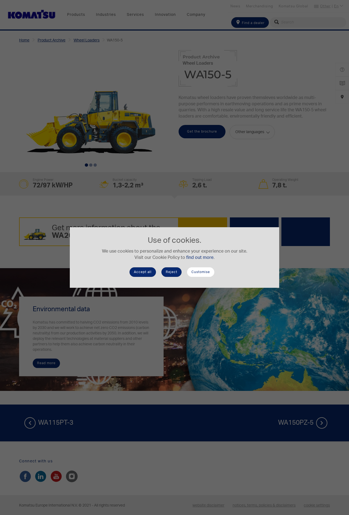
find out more (199, 257)
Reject (171, 272)
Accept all (143, 272)
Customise (200, 272)
